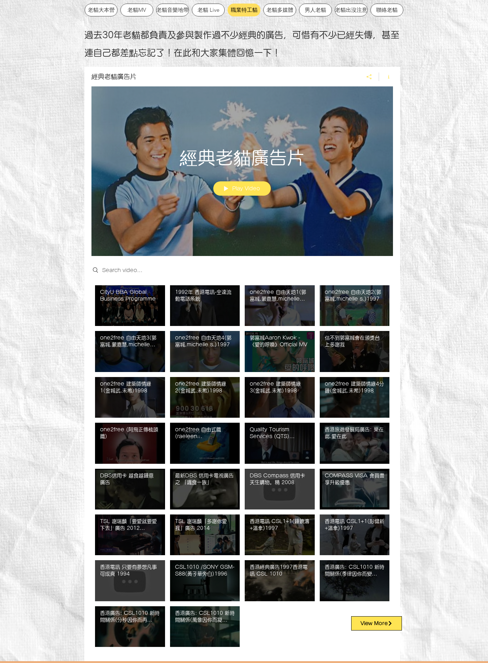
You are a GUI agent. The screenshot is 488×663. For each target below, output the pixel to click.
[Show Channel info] (386, 76)
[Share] (369, 76)
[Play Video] (130, 305)
